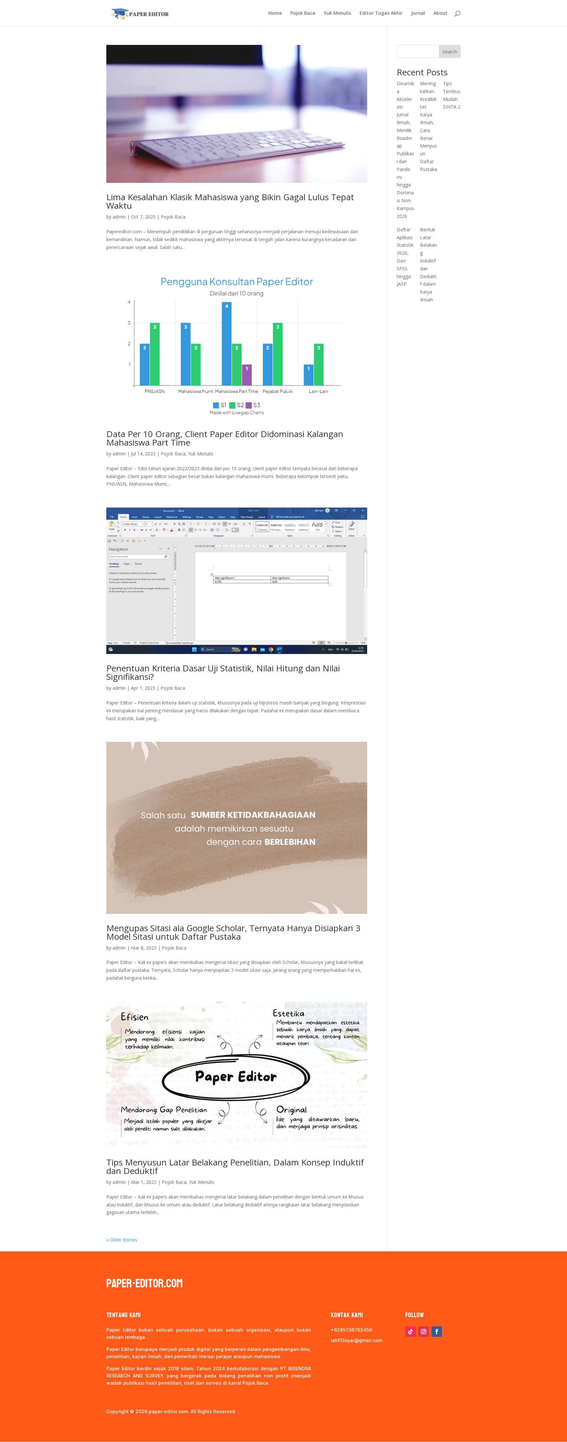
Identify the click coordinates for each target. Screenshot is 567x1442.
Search (450, 51)
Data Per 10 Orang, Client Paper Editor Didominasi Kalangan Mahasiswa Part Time (224, 438)
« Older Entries (121, 1240)
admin (119, 217)
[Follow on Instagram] (423, 1331)
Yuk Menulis (337, 13)
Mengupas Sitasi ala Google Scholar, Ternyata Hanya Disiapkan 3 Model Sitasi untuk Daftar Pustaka (233, 932)
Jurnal (418, 13)
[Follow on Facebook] (436, 1331)
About (440, 13)
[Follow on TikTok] (410, 1331)
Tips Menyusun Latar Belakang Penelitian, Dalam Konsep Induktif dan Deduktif (235, 1166)
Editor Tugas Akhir (381, 13)
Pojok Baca (302, 13)
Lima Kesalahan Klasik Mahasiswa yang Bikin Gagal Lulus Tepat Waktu (230, 201)
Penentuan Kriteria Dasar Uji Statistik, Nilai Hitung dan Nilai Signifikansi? (223, 672)
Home (275, 13)
